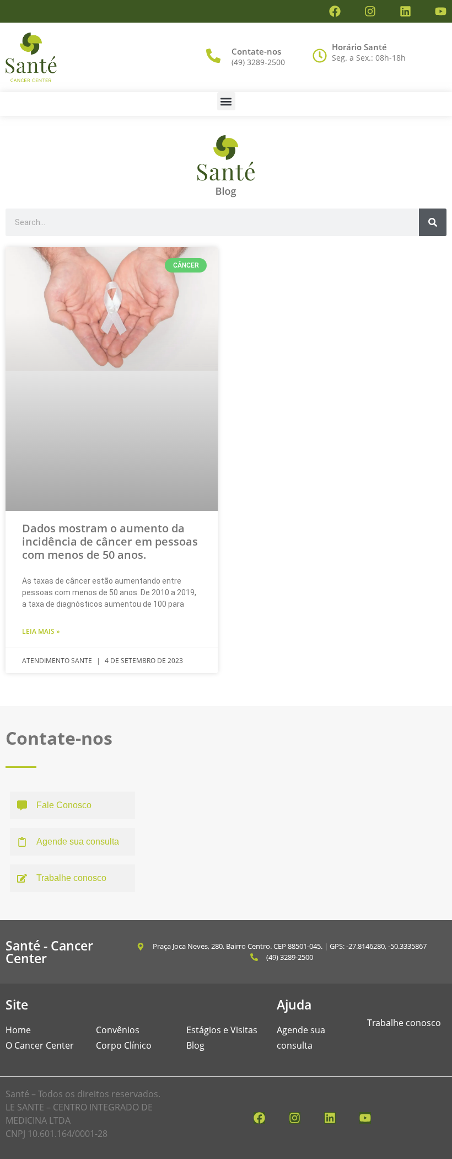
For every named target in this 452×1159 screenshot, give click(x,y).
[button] (226, 101)
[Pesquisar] (432, 222)
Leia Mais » (41, 631)
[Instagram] (370, 11)
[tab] (72, 805)
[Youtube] (440, 11)
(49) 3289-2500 (258, 62)
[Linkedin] (405, 11)
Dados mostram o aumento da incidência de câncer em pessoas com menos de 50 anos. (110, 541)
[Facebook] (335, 11)
